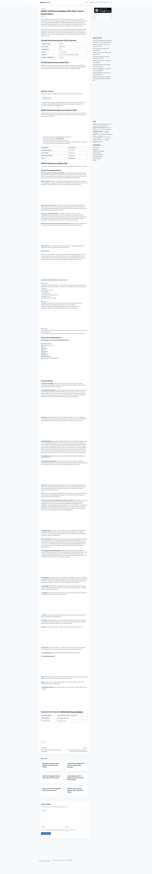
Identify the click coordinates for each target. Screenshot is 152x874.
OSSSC (95, 134)
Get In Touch (61, 860)
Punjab (94, 136)
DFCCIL (95, 125)
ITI (97, 129)
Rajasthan (101, 136)
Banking (103, 124)
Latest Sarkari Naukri (98, 154)
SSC (109, 136)
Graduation (102, 127)
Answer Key (95, 149)
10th (97, 124)
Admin (43, 16)
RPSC (104, 136)
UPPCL (110, 137)
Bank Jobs (107, 124)
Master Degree (107, 129)
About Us (55, 860)
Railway (97, 136)
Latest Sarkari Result (98, 156)
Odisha (96, 131)
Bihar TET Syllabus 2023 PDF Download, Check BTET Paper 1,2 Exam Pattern (77, 749)
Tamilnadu (95, 137)
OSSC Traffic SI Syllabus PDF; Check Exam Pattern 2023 (51, 749)
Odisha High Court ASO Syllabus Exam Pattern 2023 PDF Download (75, 777)
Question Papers (97, 158)
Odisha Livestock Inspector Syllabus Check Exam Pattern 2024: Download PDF (102, 78)
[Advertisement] (64, 79)
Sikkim (107, 136)
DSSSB (99, 125)
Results (100, 2)
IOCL (96, 129)
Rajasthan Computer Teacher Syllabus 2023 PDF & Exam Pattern (50, 765)
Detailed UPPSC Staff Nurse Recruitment (67, 715)
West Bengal (100, 141)
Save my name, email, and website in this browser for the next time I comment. (59, 830)
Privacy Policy (69, 860)
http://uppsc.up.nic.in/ (63, 718)
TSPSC (105, 137)
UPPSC (43, 742)
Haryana (107, 127)
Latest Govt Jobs (93, 2)
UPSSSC (99, 139)
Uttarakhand (103, 139)
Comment (44, 810)
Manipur (102, 129)
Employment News (104, 125)
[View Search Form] (112, 2)
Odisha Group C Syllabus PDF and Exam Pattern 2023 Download (75, 765)
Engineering (96, 127)
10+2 (94, 124)
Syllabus (43, 8)
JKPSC (100, 129)
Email (67, 826)
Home (86, 2)
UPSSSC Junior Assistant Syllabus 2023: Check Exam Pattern (75, 790)
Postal (102, 134)
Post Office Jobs (108, 134)
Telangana (99, 137)
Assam (99, 124)
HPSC (110, 127)
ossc (107, 131)
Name (43, 826)
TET (103, 137)
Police (99, 134)
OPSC (101, 131)
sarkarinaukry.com (61, 720)
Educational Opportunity (98, 151)
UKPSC (107, 137)
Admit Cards (107, 2)
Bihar (111, 124)
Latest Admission (97, 152)
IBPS (94, 129)
